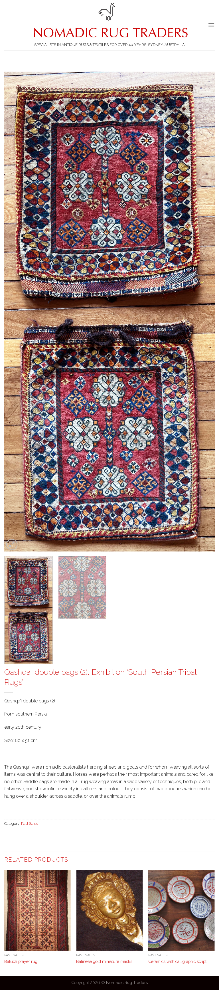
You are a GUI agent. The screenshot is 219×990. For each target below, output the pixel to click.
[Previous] (16, 311)
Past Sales (29, 823)
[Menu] (211, 25)
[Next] (203, 311)
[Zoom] (11, 544)
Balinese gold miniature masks (104, 961)
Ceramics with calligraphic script (177, 961)
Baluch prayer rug (20, 961)
